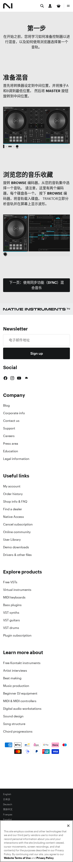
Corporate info (14, 413)
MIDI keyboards (14, 597)
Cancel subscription (18, 524)
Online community (17, 531)
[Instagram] (12, 378)
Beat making (12, 678)
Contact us (11, 420)
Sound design (13, 716)
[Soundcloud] (26, 378)
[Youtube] (19, 378)
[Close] (68, 825)
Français (7, 814)
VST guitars (11, 620)
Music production (16, 685)
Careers (9, 435)
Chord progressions (18, 731)
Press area (10, 443)
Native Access (13, 516)
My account (11, 486)
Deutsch (7, 804)
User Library (12, 539)
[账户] (50, 6)
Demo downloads (16, 547)
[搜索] (42, 6)
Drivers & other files (17, 554)
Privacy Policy (45, 858)
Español (7, 819)
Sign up (36, 353)
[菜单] (68, 6)
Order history (13, 493)
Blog (6, 405)
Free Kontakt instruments (21, 662)
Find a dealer (12, 509)
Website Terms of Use (17, 858)
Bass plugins (12, 604)
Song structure (14, 723)
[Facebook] (5, 378)
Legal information (16, 458)
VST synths (11, 612)
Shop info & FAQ (15, 501)
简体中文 (7, 809)
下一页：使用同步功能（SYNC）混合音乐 (36, 285)
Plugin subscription (17, 635)
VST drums (11, 627)
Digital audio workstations (22, 708)
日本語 (6, 799)
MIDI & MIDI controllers (19, 701)
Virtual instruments (17, 589)
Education (10, 451)
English (7, 794)
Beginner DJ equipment (20, 693)
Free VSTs (10, 582)
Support (9, 428)
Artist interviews (15, 670)
